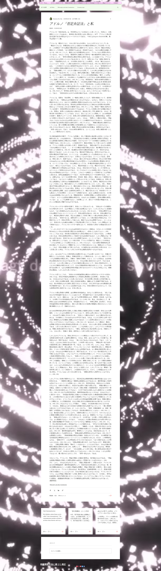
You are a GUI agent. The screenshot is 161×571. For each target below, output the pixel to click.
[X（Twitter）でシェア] (54, 490)
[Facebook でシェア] (50, 490)
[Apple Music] (77, 566)
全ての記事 (44, 7)
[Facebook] (84, 566)
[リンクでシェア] (62, 490)
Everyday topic (81, 7)
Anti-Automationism (49, 511)
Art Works (52, 7)
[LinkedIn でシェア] (58, 490)
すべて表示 (117, 505)
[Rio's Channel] (80, 566)
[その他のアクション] (111, 19)
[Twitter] (82, 566)
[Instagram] (78, 566)
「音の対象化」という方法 (79, 511)
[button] (118, 7)
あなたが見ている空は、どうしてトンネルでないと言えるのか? (107, 512)
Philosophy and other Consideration (66, 7)
